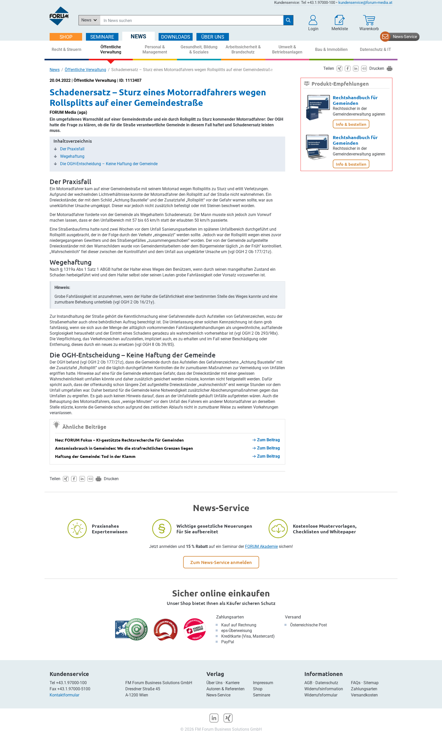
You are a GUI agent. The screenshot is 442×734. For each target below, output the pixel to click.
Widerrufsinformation (323, 688)
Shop (257, 688)
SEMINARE (102, 37)
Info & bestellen (351, 124)
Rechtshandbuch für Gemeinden (355, 100)
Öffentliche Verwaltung (85, 69)
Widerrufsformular (320, 695)
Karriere (232, 682)
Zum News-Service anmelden (221, 562)
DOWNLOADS (175, 37)
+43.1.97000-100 (71, 682)
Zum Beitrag (268, 439)
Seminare (261, 695)
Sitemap (371, 682)
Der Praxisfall (72, 149)
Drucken (111, 478)
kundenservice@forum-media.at (365, 2)
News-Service (405, 36)
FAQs (355, 682)
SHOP (66, 37)
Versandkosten (364, 695)
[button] (313, 23)
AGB (308, 682)
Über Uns (214, 682)
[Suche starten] (288, 20)
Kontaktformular (64, 695)
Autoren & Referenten (225, 688)
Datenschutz (326, 682)
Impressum (263, 682)
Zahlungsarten (230, 616)
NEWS (138, 36)
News (55, 69)
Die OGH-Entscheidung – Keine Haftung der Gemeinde (109, 164)
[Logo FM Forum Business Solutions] (59, 16)
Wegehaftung (72, 156)
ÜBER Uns (212, 37)
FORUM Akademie (261, 546)
